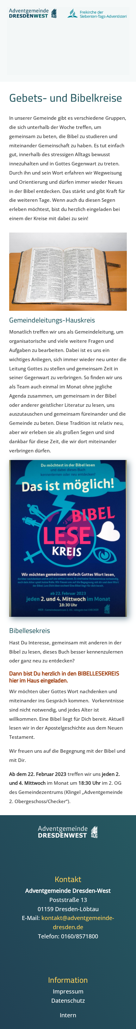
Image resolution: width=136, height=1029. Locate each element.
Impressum (68, 991)
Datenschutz (68, 1000)
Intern (68, 1015)
